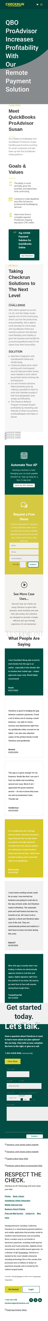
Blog (39, 1213)
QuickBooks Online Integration (17, 1201)
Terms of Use (36, 1276)
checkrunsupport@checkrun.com (17, 1303)
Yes (25, 1100)
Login (31, 1289)
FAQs (7, 1218)
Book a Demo (18, 1196)
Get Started (27, 256)
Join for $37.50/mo (24, 485)
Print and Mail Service (14, 1213)
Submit (33, 564)
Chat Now (13, 1061)
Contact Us (30, 1213)
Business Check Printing (15, 1209)
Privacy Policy (8, 1279)
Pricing (8, 1196)
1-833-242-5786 (11, 1300)
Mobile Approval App (13, 1205)
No (34, 1100)
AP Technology (21, 1253)
